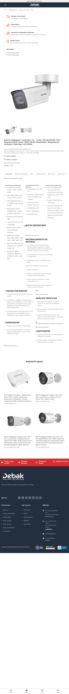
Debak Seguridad (14, 547)
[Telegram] (40, 497)
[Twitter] (22, 497)
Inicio (5, 10)
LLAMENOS (48, 529)
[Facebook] (19, 497)
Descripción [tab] (9, 174)
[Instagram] (26, 497)
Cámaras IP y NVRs (24, 10)
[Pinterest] (30, 497)
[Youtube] (37, 497)
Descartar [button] (39, 1)
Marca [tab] (32, 174)
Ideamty (27, 547)
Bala (32, 10)
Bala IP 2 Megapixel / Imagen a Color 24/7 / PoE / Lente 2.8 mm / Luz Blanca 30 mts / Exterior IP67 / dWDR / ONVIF (49, 397)
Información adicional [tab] (21, 174)
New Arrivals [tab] (51, 174)
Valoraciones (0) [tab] (40, 174)
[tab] (9, 174)
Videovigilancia (13, 10)
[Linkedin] (33, 497)
